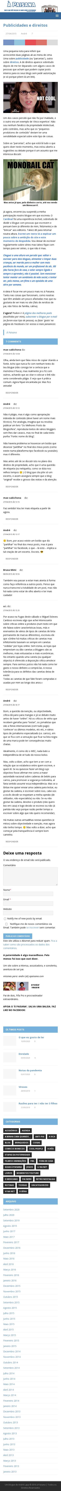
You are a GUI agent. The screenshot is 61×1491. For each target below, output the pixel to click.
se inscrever (32, 927)
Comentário (9, 865)
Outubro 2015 (10, 1296)
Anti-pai (39, 1136)
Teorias (22, 1185)
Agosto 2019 (10, 1225)
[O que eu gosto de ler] (9, 1041)
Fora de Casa (46, 1161)
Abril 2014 (8, 1389)
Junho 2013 (9, 1444)
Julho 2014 (8, 1373)
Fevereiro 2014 (11, 1400)
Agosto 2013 (10, 1433)
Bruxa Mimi (9, 569)
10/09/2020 (25, 1041)
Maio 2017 (8, 1236)
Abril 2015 (8, 1329)
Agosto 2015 (10, 1307)
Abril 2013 (8, 1455)
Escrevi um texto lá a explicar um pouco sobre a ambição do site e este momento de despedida (29, 237)
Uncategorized (39, 1185)
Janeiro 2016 (9, 1280)
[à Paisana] (30, 10)
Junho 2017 (9, 1231)
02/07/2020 (25, 1074)
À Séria (23, 1191)
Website (7, 909)
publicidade (22, 58)
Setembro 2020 (11, 1209)
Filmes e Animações (15, 1161)
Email (6, 899)
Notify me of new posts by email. (24, 918)
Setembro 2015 (11, 1302)
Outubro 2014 (10, 1362)
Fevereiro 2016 (11, 1275)
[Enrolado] (9, 1057)
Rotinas (9, 1185)
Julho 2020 (8, 1214)
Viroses (23, 1086)
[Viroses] (9, 1090)
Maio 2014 (8, 1384)
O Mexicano (11, 1179)
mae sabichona (12, 349)
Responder (12, 393)
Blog (7, 1142)
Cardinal (8, 219)
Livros (8, 1173)
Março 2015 (9, 1335)
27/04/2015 (11, 33)
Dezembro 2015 (11, 1285)
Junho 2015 (9, 1318)
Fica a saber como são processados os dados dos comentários (30, 944)
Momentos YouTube (28, 1173)
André (24, 33)
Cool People (36, 1148)
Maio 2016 (8, 1258)
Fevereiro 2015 (11, 1340)
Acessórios (11, 1130)
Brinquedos (21, 1142)
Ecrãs (50, 1148)
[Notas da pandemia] (9, 1074)
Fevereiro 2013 (11, 1466)
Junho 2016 (9, 1253)
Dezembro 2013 (11, 1411)
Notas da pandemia (30, 1070)
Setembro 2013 (11, 1428)
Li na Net (42, 1167)
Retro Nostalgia (45, 1179)
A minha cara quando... (18, 1136)
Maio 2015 (8, 1324)
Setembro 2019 (11, 1220)
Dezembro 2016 (11, 1247)
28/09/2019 (25, 1091)
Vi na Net (10, 1191)
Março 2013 (9, 1460)
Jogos (29, 1167)
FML (32, 1161)
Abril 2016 (8, 1264)
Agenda (26, 1130)
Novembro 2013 (11, 1417)
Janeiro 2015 (9, 1346)
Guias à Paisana (13, 1167)
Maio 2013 (8, 1449)
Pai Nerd (27, 1179)
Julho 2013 (8, 1438)
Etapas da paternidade (17, 1154)
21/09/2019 (25, 1107)
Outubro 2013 (10, 1422)
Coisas (36, 1142)
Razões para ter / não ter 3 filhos (38, 1103)
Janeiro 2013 (9, 1471)
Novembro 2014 (11, 1356)
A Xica (52, 1136)
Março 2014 (9, 1395)
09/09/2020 (25, 1058)
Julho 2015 (8, 1313)
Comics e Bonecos (15, 1148)
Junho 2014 (9, 1378)
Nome (6, 889)
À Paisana (12, 332)
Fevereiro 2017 (11, 1242)
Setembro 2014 (11, 1367)
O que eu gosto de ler (31, 1037)
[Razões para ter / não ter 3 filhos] (9, 1107)
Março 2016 (9, 1269)
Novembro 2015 (11, 1291)
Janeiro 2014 (9, 1406)
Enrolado (24, 1053)
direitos (14, 62)
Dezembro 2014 (11, 1351)
